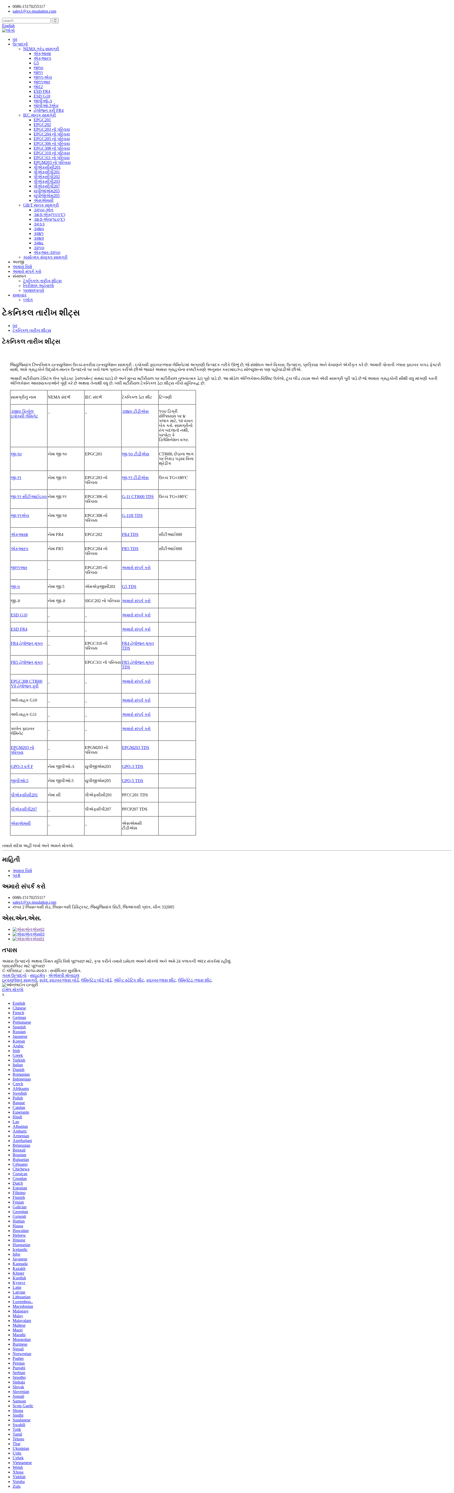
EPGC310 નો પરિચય (52, 153)
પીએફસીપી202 (47, 176)
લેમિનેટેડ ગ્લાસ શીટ (194, 980)
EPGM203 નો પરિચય (52, 162)
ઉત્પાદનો (20, 44)
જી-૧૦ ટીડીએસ (135, 454)
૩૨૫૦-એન (43, 210)
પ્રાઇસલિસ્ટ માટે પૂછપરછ (23, 966)
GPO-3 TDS (132, 766)
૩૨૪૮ (39, 243)
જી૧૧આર (42, 82)
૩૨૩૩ (39, 224)
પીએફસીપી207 (47, 186)
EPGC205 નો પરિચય (52, 139)
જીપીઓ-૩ (43, 101)
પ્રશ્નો (16, 875)
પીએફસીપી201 (47, 172)
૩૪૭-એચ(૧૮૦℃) (49, 219)
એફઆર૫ (42, 58)
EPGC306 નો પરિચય (52, 143)
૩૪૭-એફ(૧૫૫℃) (49, 214)
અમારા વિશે (22, 266)
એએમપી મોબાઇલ (63, 975)
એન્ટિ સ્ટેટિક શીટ (129, 980)
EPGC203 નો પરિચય (52, 129)
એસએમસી (44, 200)
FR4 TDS (130, 534)
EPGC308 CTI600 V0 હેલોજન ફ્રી (26, 683)
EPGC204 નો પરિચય (52, 134)
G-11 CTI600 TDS (138, 496)
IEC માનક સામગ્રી (39, 115)
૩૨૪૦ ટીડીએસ (135, 411)
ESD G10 (42, 96)
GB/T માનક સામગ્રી (41, 205)
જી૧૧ (38, 72)
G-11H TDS (132, 515)
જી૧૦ (38, 68)
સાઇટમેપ (37, 975)
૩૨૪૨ (39, 238)
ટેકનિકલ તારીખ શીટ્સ (42, 281)
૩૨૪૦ (39, 229)
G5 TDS (129, 586)
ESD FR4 (42, 91)
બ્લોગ (28, 300)
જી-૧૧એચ (20, 515)
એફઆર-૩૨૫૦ (47, 252)
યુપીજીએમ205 (47, 195)
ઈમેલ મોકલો (12, 989)
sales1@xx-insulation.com (34, 902)
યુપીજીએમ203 (47, 191)
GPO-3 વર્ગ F (22, 766)
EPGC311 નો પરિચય (52, 157)
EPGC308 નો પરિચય (52, 148)
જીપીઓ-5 (19, 780)
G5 (36, 63)
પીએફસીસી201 (47, 167)
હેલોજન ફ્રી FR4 (49, 110)
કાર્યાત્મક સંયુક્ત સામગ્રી (45, 257)
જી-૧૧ (16, 477)
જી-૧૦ (16, 454)
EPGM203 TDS (135, 747)
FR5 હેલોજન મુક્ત (27, 662)
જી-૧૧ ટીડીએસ (135, 477)
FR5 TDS (130, 548)
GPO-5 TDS (132, 780)
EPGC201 (42, 120)
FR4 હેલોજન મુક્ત (27, 643)
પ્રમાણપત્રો (33, 290)
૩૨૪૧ (39, 233)
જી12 (38, 86)
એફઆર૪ (42, 53)
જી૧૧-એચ (43, 77)
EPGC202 (42, 124)
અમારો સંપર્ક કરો (27, 271)
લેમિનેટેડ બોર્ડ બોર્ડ (96, 980)
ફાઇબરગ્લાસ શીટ (161, 980)
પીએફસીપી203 (47, 181)
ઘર (15, 39)
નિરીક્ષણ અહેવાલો (38, 285)
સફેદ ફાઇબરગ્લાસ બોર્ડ (59, 980)
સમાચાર (20, 295)
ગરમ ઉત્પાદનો (14, 975)
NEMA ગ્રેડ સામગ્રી (41, 49)
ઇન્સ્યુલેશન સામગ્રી (19, 980)
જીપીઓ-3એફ (46, 105)
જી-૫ (15, 586)
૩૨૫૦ (39, 247)
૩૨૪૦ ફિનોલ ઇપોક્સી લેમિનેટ (24, 413)
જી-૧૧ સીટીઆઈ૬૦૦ (29, 496)
